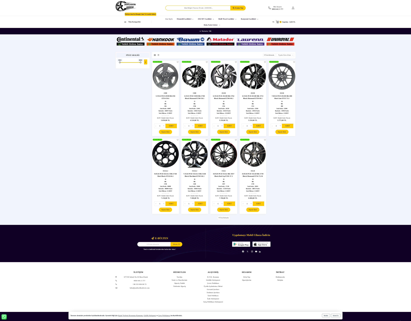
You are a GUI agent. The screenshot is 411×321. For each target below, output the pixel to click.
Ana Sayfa (169, 19)
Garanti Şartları (213, 289)
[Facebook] (243, 251)
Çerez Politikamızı (164, 315)
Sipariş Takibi (179, 283)
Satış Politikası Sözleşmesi (213, 302)
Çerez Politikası (213, 283)
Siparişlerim (246, 280)
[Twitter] (247, 251)
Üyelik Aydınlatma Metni (213, 286)
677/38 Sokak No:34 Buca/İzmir (136, 277)
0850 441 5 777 (139, 281)
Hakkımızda (280, 277)
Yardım (179, 277)
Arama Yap (239, 8)
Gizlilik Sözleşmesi (213, 280)
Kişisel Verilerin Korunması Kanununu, (130, 315)
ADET (171, 126)
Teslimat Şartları (213, 292)
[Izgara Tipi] (154, 55)
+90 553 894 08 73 (140, 284)
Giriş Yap (246, 277)
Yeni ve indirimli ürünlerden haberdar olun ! (160, 249)
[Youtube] (256, 251)
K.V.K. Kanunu (213, 277)
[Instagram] (252, 251)
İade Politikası (213, 295)
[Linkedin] (260, 252)
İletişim (280, 280)
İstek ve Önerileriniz (179, 280)
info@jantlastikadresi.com (140, 288)
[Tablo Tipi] (158, 55)
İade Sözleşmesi (213, 299)
